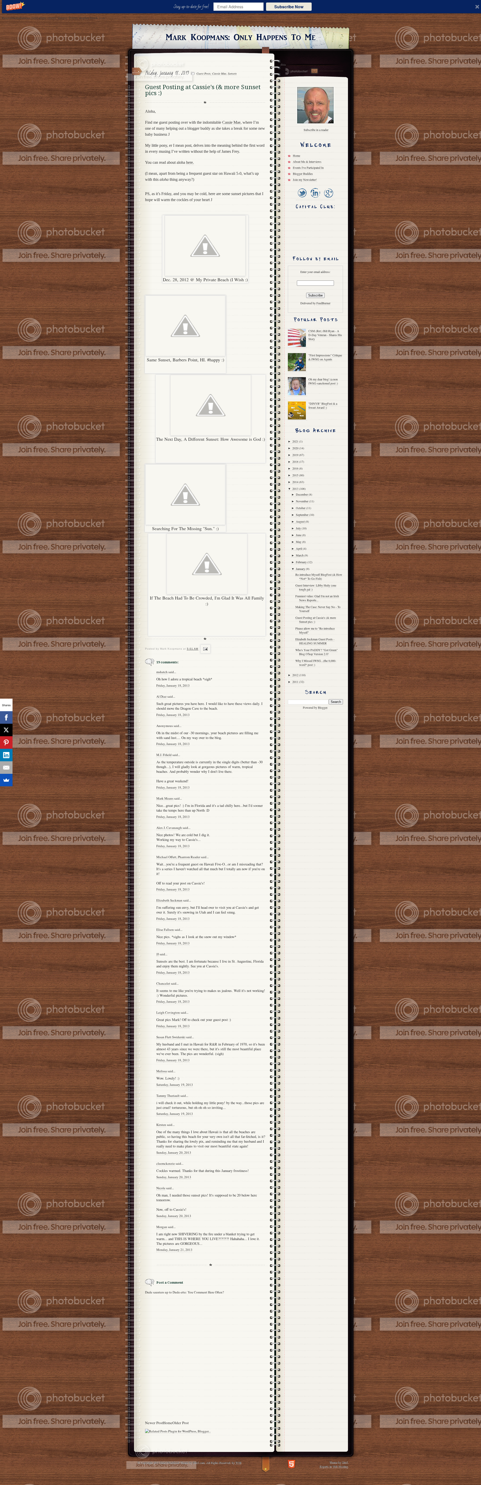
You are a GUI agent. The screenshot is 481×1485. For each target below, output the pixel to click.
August (300, 521)
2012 (295, 675)
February (301, 562)
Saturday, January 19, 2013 (174, 1084)
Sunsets (232, 73)
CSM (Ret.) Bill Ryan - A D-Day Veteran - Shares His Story (325, 335)
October (301, 508)
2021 (295, 441)
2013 (295, 489)
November (302, 501)
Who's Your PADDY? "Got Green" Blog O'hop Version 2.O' (316, 652)
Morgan (161, 1227)
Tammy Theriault (168, 1095)
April (299, 548)
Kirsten (161, 1124)
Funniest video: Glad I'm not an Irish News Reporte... (317, 598)
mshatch (162, 672)
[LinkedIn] (315, 198)
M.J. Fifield (164, 755)
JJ (157, 954)
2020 (295, 448)
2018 (295, 462)
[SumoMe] (6, 780)
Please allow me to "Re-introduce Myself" (315, 630)
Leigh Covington (168, 1012)
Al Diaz (161, 696)
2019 (295, 455)
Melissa (161, 1071)
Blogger (322, 707)
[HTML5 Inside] (291, 1463)
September (302, 515)
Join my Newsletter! (305, 180)
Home (167, 1422)
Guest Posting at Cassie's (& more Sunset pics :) (315, 620)
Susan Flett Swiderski (170, 1037)
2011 (295, 682)
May (299, 542)
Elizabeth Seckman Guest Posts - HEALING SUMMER (314, 641)
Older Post (180, 1422)
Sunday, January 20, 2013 (173, 1152)
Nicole (160, 1188)
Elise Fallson (165, 929)
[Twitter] (302, 198)
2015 (295, 475)
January (301, 569)
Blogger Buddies (303, 174)
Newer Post (154, 1422)
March (300, 555)
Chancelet (163, 983)
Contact (314, 71)
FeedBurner (323, 303)
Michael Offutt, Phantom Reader (178, 857)
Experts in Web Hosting (333, 1466)
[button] (192, 7)
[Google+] (328, 198)
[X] (6, 730)
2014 (295, 482)
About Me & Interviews (307, 162)
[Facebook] (6, 717)
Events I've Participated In (308, 168)
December (302, 494)
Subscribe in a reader (316, 130)
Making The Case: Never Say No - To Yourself (317, 609)
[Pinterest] (6, 742)
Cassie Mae (231, 122)
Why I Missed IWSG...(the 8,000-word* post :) (315, 663)
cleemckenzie (165, 1163)
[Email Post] (204, 648)
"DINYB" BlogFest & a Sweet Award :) (322, 405)
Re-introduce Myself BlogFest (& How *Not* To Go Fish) (318, 576)
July (299, 528)
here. (190, 162)
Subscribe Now (288, 7)
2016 (295, 468)
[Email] (6, 767)
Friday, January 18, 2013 (173, 685)
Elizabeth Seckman (169, 900)
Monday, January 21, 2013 (174, 1249)
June (299, 535)
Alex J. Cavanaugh (169, 827)
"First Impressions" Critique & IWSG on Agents (325, 357)
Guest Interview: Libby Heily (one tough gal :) (315, 587)
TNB (238, 1462)
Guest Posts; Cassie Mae (211, 73)
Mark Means (164, 798)
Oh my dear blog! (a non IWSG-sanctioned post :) (323, 381)
